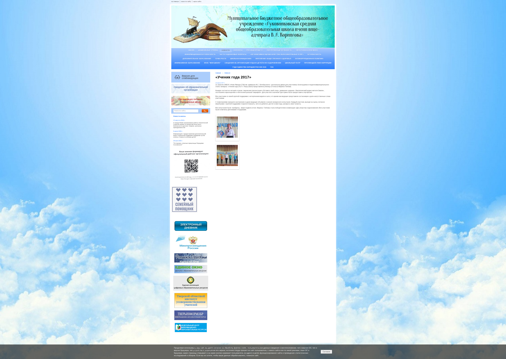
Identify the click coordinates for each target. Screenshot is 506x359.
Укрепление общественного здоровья (273, 59)
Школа (191, 50)
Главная (218, 73)
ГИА (272, 67)
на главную (175, 1)
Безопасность (314, 54)
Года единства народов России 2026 (249, 67)
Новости (226, 50)
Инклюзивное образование (187, 63)
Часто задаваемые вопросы (233, 54)
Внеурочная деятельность (279, 50)
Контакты (238, 50)
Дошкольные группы (208, 50)
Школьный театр (292, 63)
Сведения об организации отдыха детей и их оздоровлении (253, 63)
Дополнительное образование (197, 59)
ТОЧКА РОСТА (220, 59)
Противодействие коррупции (317, 63)
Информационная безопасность (200, 54)
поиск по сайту (186, 1)
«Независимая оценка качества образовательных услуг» (277, 54)
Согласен (326, 352)
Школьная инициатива (240, 59)
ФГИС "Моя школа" (212, 63)
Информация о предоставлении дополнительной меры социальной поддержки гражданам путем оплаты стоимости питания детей (189, 135)
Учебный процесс (254, 50)
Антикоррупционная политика (309, 59)
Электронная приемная (307, 50)
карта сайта (197, 1)
